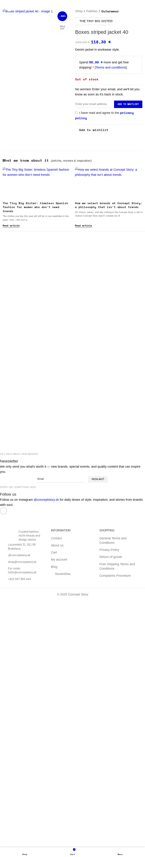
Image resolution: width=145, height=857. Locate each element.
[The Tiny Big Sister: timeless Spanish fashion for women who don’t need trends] (36, 183)
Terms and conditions (111, 67)
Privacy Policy (109, 550)
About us (57, 545)
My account (59, 559)
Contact (56, 538)
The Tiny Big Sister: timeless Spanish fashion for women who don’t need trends (35, 207)
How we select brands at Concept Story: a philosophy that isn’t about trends (108, 205)
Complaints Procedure (115, 575)
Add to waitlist (128, 104)
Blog (54, 567)
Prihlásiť (98, 479)
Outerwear (110, 11)
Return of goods (110, 557)
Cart (54, 552)
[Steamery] (125, 442)
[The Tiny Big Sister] (90, 442)
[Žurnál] (20, 442)
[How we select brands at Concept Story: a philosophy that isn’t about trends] (108, 183)
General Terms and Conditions (112, 540)
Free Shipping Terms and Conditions (117, 566)
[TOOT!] (55, 442)
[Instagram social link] (3, 510)
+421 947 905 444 (19, 579)
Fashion (92, 11)
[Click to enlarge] (9, 7)
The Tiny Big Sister (96, 21)
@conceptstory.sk (46, 499)
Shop (79, 11)
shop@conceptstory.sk (22, 561)
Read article (11, 225)
